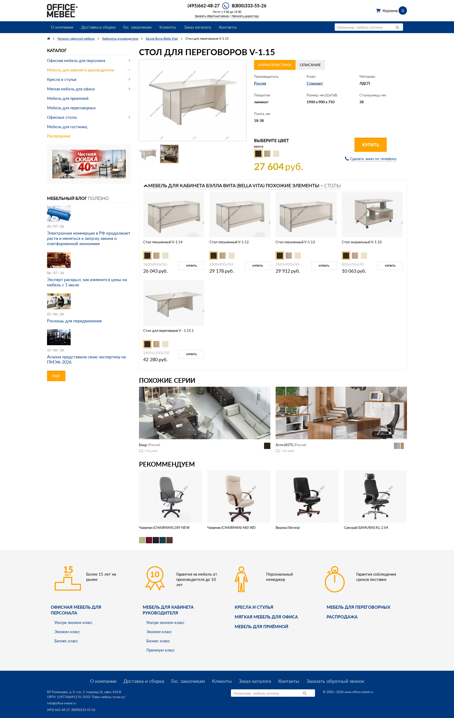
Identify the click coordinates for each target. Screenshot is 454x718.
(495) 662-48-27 (58, 709)
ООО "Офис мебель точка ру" (104, 697)
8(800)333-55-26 (249, 5)
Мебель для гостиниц (67, 126)
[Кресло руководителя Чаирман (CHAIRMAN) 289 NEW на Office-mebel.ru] (170, 496)
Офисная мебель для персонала (76, 60)
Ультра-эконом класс (73, 622)
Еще (56, 376)
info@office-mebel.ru (61, 703)
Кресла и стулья (61, 79)
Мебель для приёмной (261, 626)
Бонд (143, 444)
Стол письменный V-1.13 (295, 242)
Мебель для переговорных (71, 107)
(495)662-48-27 (204, 5)
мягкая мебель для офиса (266, 617)
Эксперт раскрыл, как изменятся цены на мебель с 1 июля (87, 282)
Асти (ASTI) (284, 444)
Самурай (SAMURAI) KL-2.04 (366, 527)
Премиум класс (160, 650)
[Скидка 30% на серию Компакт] (89, 163)
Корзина (393, 10)
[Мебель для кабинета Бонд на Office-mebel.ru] (204, 412)
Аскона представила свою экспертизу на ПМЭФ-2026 (86, 359)
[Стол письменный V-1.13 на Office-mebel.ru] (306, 213)
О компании (62, 27)
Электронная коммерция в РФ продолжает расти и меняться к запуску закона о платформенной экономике (88, 238)
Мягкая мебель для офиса (71, 88)
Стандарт (315, 83)
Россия (260, 83)
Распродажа (58, 136)
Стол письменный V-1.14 (163, 242)
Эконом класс (67, 631)
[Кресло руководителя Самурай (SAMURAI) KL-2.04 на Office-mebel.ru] (375, 496)
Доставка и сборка (98, 27)
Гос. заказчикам (137, 27)
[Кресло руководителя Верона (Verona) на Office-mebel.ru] (307, 496)
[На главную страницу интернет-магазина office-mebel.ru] (62, 10)
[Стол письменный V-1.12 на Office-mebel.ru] (239, 213)
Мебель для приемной (68, 98)
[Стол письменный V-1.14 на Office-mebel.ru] (173, 213)
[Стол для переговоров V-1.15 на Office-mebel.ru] (192, 100)
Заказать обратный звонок (212, 16)
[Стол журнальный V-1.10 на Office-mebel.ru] (372, 213)
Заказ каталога (197, 27)
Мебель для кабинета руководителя (80, 70)
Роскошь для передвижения (74, 321)
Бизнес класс (66, 640)
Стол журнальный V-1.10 (362, 242)
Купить (370, 145)
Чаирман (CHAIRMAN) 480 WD (231, 527)
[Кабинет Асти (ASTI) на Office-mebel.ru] (341, 412)
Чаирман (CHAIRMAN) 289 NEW (164, 527)
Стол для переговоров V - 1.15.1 (168, 330)
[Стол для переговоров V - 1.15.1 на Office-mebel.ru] (173, 302)
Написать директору (245, 16)
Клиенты (167, 27)
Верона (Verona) (288, 527)
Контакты (228, 27)
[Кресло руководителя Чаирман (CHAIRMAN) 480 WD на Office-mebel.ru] (239, 496)
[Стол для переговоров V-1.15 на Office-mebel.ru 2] (169, 154)
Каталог (57, 50)
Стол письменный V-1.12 (229, 242)
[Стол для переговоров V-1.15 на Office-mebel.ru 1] (148, 154)
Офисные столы (62, 117)
